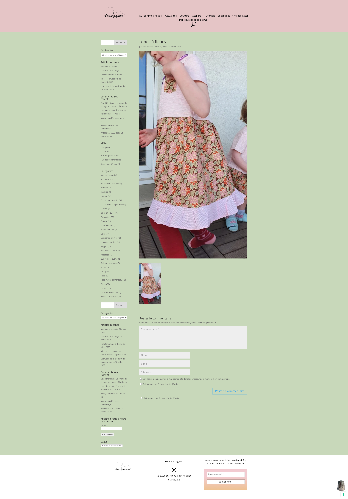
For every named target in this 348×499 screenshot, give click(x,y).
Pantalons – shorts (109, 250)
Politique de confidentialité (112, 446)
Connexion (105, 151)
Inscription (105, 147)
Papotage (105, 254)
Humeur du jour (107, 229)
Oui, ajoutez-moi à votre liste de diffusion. (160, 384)
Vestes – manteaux (109, 296)
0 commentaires (176, 46)
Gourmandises (107, 225)
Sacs (103, 271)
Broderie (104, 187)
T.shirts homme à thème (111, 74)
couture (104, 196)
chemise (104, 192)
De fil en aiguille (107, 213)
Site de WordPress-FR (110, 164)
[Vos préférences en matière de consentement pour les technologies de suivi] (343, 494)
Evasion (104, 221)
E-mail (104, 425)
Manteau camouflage (110, 70)
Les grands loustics (109, 238)
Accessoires (106, 179)
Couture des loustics (110, 200)
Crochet (104, 208)
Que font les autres (109, 259)
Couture (184, 16)
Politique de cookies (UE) (193, 20)
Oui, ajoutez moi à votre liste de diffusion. (162, 398)
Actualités (171, 16)
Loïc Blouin (106, 110)
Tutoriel (104, 288)
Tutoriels (209, 16)
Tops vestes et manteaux (112, 279)
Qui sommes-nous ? (150, 16)
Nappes (104, 246)
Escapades (105, 217)
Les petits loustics (108, 242)
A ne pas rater (107, 175)
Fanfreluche (148, 46)
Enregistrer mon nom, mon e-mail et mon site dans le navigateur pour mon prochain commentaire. (186, 379)
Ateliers (196, 16)
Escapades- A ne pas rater (233, 16)
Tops (103, 275)
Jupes (103, 233)
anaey (103, 118)
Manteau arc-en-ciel (109, 66)
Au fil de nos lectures (110, 183)
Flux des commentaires (111, 159)
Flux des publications (110, 155)
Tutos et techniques (109, 292)
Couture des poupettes (111, 204)
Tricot (103, 284)
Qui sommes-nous (109, 263)
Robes (103, 267)
